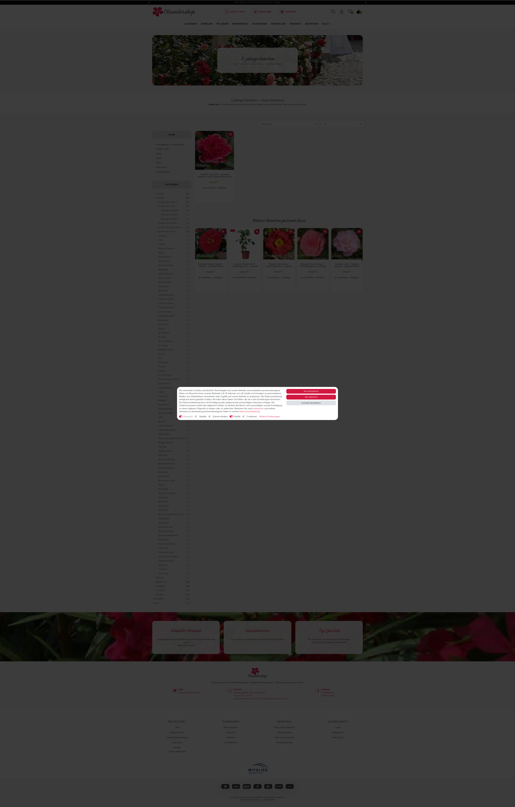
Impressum (258, 408)
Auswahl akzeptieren (311, 403)
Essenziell (188, 416)
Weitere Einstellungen (269, 416)
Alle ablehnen (311, 397)
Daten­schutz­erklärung (249, 411)
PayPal (237, 416)
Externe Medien (220, 416)
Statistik (202, 416)
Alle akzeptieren (311, 391)
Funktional (252, 416)
